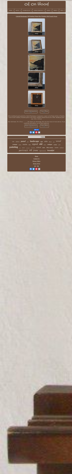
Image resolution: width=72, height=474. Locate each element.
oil (30, 150)
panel (23, 141)
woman (15, 144)
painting (13, 147)
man (43, 147)
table (46, 141)
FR (38, 166)
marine (25, 144)
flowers (50, 141)
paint (59, 144)
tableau (17, 141)
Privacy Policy (36, 161)
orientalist (33, 147)
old (40, 144)
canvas (20, 144)
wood (58, 140)
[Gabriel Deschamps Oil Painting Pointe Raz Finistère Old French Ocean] (36, 27)
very (30, 144)
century (55, 144)
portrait (23, 150)
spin (28, 141)
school (38, 147)
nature (23, 147)
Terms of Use (36, 163)
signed (35, 144)
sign (41, 141)
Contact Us (36, 158)
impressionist (42, 150)
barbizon (62, 147)
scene (56, 147)
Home (36, 156)
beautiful (50, 150)
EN (35, 166)
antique (49, 144)
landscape (34, 141)
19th (13, 141)
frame (35, 150)
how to (45, 144)
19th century (49, 147)
